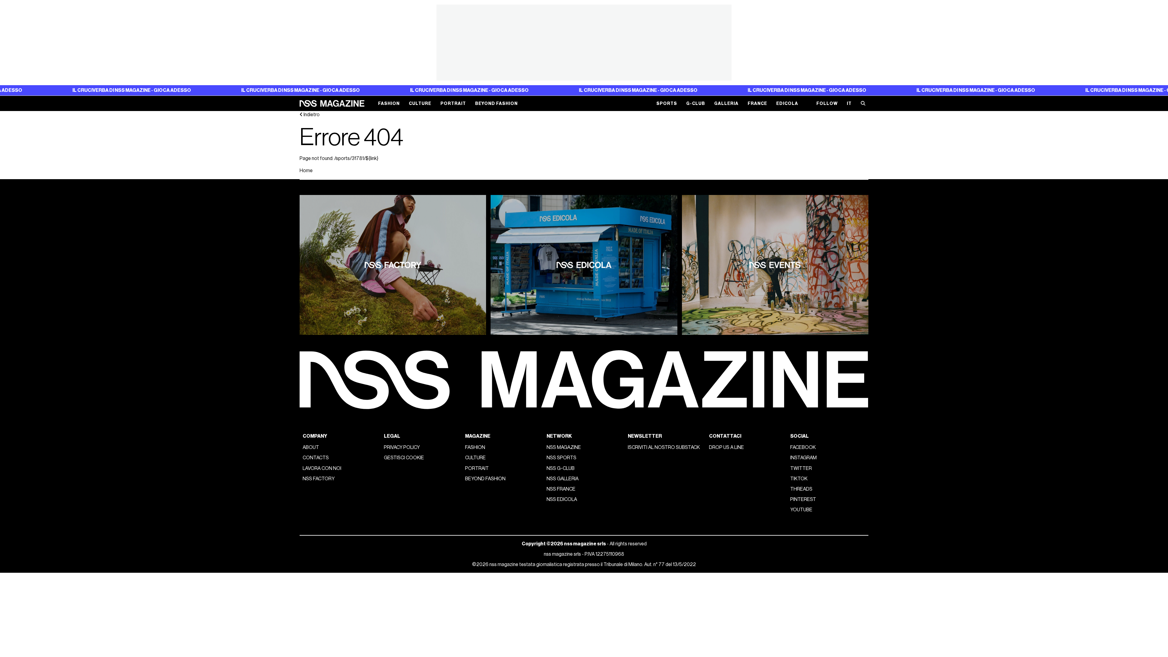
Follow (827, 103)
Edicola (787, 103)
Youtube (801, 509)
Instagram (803, 457)
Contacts (316, 457)
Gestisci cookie (404, 457)
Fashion (389, 103)
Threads (801, 489)
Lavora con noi (322, 468)
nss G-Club (561, 468)
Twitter (801, 468)
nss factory (319, 478)
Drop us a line (726, 447)
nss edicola (562, 499)
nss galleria (563, 478)
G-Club (695, 103)
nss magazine (564, 447)
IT (849, 103)
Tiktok (799, 478)
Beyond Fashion (496, 103)
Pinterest (803, 499)
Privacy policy (402, 447)
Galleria (726, 103)
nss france (561, 489)
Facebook (803, 447)
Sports (666, 103)
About (311, 447)
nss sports (561, 457)
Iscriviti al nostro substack (664, 447)
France (757, 103)
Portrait (453, 103)
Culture (420, 103)
